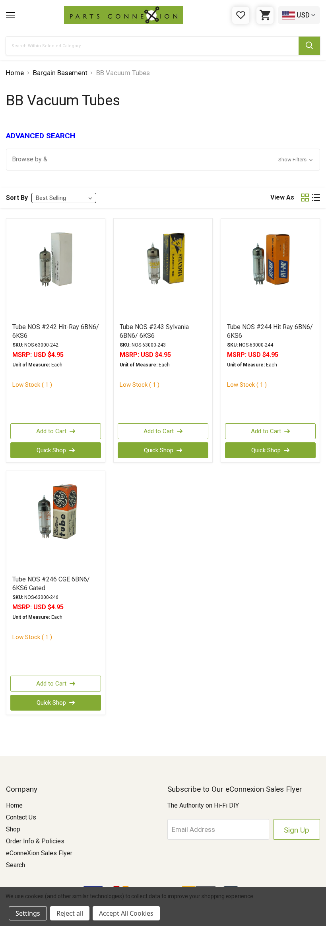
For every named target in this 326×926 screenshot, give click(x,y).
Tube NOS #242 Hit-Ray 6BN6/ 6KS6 (55, 331)
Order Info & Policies (35, 841)
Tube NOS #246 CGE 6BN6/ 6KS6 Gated (51, 583)
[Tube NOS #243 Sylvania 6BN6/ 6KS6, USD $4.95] (163, 270)
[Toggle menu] (10, 15)
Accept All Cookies (126, 913)
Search (15, 865)
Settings (28, 913)
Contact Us (21, 817)
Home (14, 805)
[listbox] (63, 198)
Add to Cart (51, 431)
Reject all (69, 913)
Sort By (17, 197)
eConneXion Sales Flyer (39, 853)
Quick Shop (51, 450)
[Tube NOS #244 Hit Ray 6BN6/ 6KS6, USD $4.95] (270, 270)
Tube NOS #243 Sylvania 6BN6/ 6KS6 (154, 331)
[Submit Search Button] (309, 46)
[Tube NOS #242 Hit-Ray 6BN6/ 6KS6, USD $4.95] (55, 270)
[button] (163, 159)
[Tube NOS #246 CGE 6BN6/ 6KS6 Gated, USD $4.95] (55, 522)
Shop (13, 829)
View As (282, 197)
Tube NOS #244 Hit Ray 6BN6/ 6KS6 (270, 331)
